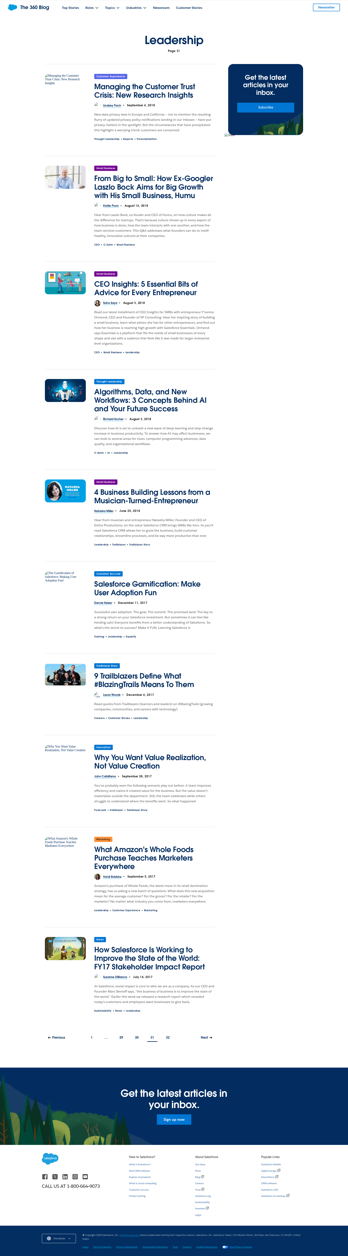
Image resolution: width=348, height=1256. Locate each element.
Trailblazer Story (139, 544)
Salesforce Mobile (271, 1164)
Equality (131, 636)
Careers (99, 718)
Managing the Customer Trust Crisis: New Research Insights (144, 91)
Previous (58, 1037)
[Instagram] (75, 1179)
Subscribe (265, 107)
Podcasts (100, 810)
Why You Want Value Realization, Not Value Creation (150, 762)
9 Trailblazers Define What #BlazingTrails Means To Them (144, 680)
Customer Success (108, 573)
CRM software (269, 1183)
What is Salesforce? (140, 1164)
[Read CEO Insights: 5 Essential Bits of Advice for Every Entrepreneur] (65, 285)
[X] (55, 1179)
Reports (128, 138)
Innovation (103, 747)
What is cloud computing (142, 1183)
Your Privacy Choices (240, 1247)
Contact (187, 1247)
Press (198, 1170)
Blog (197, 1177)
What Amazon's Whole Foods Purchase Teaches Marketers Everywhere (143, 858)
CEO (97, 244)
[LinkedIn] (65, 1179)
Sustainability (103, 1010)
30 (137, 1037)
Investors (200, 1208)
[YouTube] (85, 1179)
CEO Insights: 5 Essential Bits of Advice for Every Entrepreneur (146, 288)
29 (121, 1037)
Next (204, 1037)
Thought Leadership (107, 138)
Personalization (147, 138)
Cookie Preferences (207, 1247)
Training (99, 636)
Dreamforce (267, 1177)
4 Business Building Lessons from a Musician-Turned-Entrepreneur (152, 496)
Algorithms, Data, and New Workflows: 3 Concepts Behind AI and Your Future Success (150, 400)
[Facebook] (45, 1179)
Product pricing (137, 1196)
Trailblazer (119, 544)
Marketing (103, 839)
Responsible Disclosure (155, 1247)
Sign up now (174, 1119)
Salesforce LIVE (269, 1189)
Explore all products (140, 1177)
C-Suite (108, 244)
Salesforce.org (203, 1196)
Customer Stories (119, 718)
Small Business (105, 168)
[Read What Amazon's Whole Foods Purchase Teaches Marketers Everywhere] (65, 855)
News (100, 939)
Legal (198, 1215)
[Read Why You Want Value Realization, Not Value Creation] (65, 759)
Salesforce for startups (273, 1196)
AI (108, 452)
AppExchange (269, 1170)
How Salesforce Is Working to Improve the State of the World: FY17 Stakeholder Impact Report (149, 958)
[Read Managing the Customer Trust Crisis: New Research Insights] (65, 88)
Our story (200, 1164)
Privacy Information (127, 1247)
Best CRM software (139, 1170)
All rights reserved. (129, 1235)
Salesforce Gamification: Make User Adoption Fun (147, 588)
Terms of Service (102, 1247)
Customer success (139, 1189)
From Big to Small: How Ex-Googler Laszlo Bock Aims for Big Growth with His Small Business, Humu (153, 187)
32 (168, 1037)
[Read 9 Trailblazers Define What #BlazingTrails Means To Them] (65, 677)
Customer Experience (110, 76)
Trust (197, 1189)
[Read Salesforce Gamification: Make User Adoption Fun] (65, 585)
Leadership (132, 352)
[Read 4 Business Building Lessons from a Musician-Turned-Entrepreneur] (65, 493)
